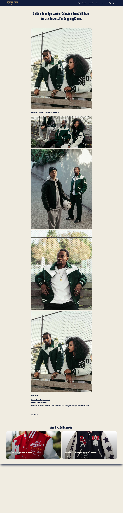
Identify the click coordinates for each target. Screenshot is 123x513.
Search (31, 473)
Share (36, 415)
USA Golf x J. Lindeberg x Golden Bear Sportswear (80, 453)
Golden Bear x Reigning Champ (40, 400)
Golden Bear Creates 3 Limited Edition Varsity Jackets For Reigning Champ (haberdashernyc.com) (60, 406)
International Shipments (36, 482)
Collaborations (10, 479)
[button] (79, 3)
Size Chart (32, 476)
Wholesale (9, 476)
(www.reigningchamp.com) (39, 402)
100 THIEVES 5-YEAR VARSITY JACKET (20, 453)
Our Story (9, 485)
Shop (7, 473)
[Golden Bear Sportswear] (12, 3)
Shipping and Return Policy (37, 479)
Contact (8, 482)
